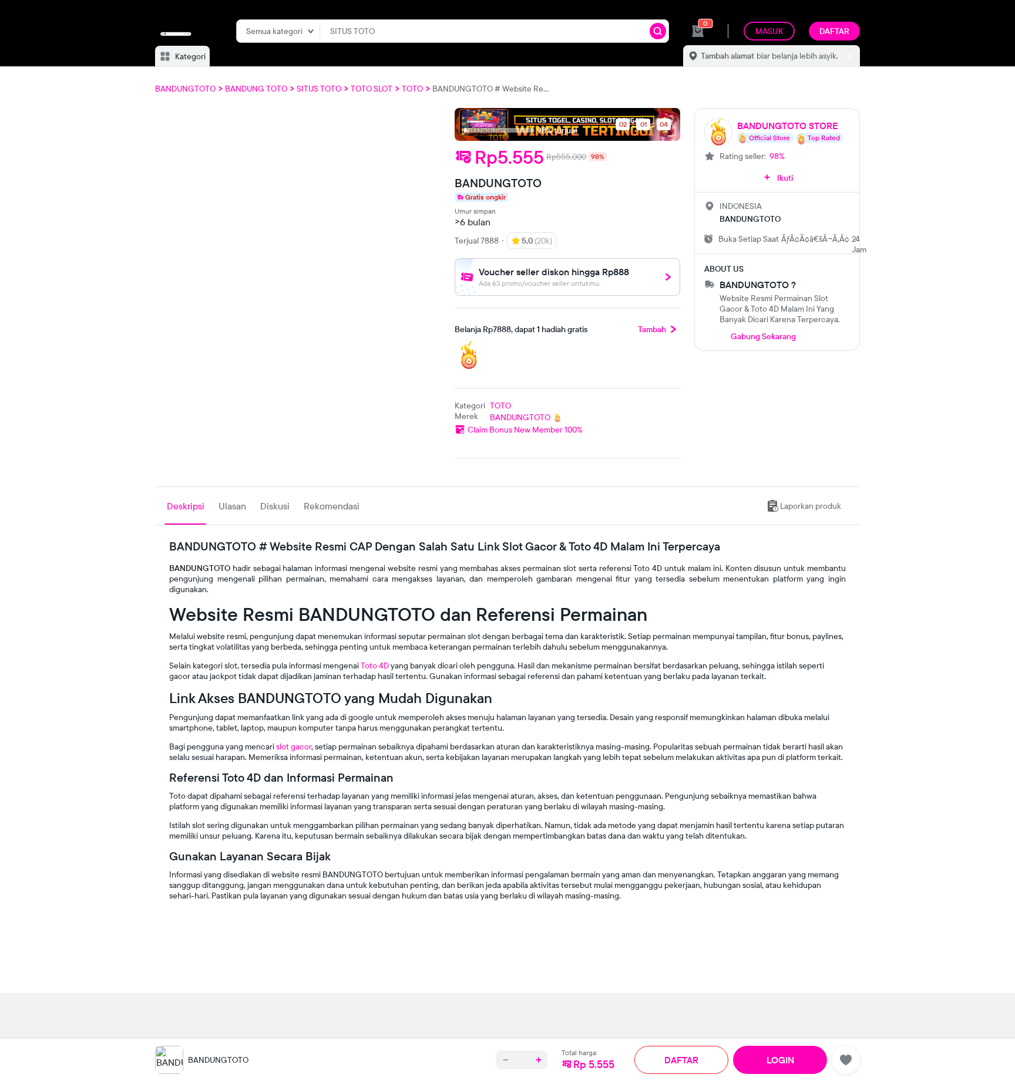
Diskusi (275, 506)
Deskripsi (185, 506)
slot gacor (293, 746)
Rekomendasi (331, 506)
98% (777, 156)
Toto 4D (375, 665)
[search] (658, 31)
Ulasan (232, 506)
